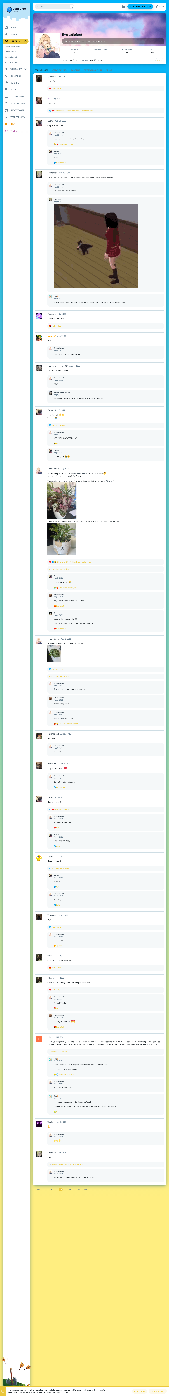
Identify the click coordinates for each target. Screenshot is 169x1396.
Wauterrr (51, 1122)
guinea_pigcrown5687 (57, 366)
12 (61, 1189)
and (66, 144)
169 (152, 52)
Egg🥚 (56, 296)
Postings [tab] (75, 70)
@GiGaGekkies (59, 718)
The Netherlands (98, 41)
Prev (38, 1189)
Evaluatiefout (59, 133)
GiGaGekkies (59, 594)
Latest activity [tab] (59, 70)
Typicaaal (51, 76)
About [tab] (109, 70)
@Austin (57, 689)
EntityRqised (53, 734)
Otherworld (58, 613)
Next (85, 1189)
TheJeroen (52, 173)
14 (70, 1189)
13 (65, 1189)
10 (51, 1189)
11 (56, 1189)
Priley (50, 1037)
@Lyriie (109, 481)
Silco (49, 956)
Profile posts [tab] (41, 70)
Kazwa (50, 121)
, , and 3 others (74, 562)
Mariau (50, 314)
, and (74, 111)
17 (79, 1189)
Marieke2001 (53, 763)
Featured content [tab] (93, 70)
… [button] (47, 1189)
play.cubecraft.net (140, 7)
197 (74, 52)
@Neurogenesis (80, 473)
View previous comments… (59, 569)
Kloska (50, 856)
